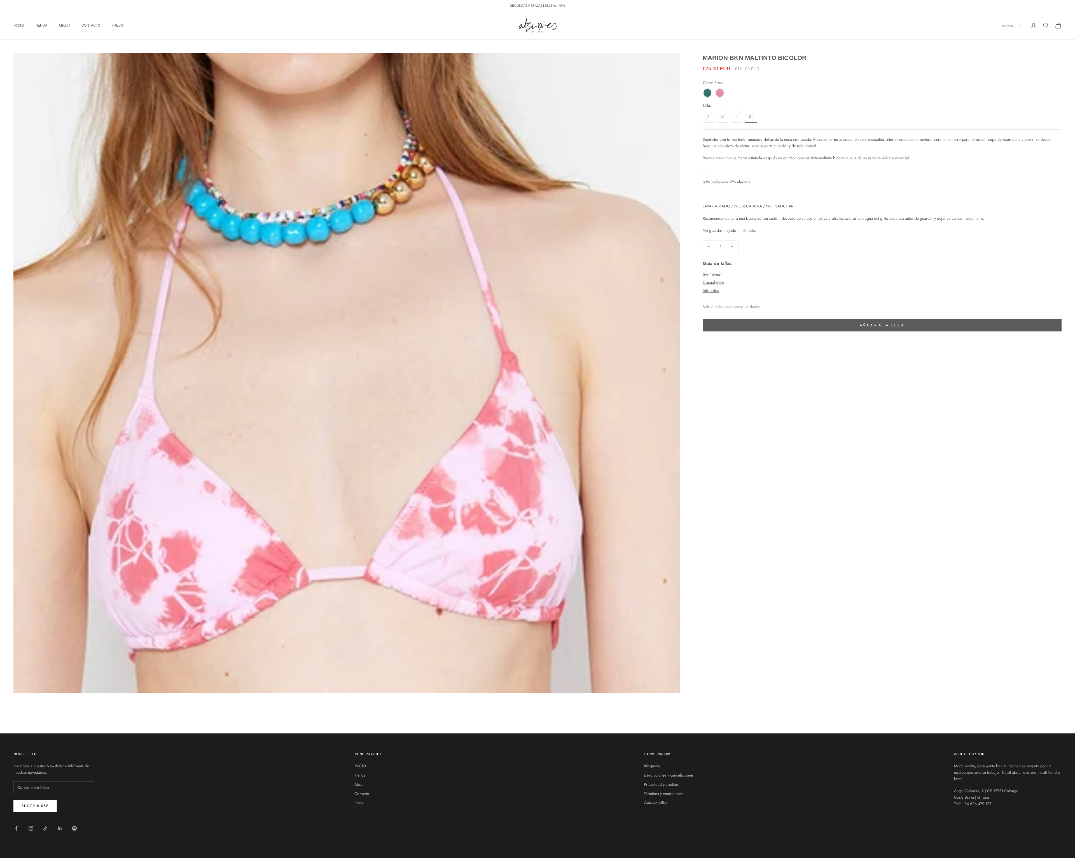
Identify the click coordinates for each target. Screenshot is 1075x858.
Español (1009, 25)
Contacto (90, 25)
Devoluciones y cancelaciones (669, 775)
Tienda (41, 25)
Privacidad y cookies (661, 784)
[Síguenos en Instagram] (31, 828)
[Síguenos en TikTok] (45, 828)
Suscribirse (35, 805)
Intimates (711, 290)
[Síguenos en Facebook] (16, 828)
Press (117, 25)
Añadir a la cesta (882, 325)
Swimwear (712, 274)
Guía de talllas (655, 803)
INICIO (18, 25)
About (64, 25)
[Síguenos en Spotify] (74, 828)
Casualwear (713, 282)
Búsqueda (652, 766)
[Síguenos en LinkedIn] (60, 828)
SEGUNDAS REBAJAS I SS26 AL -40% (537, 5)
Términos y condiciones (663, 793)
